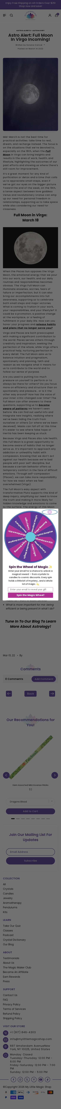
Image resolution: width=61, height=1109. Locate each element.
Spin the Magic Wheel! (30, 595)
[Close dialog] (49, 512)
